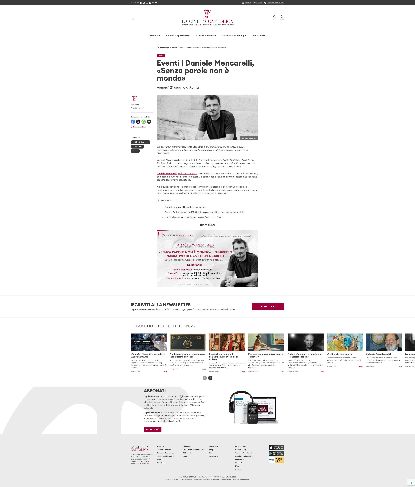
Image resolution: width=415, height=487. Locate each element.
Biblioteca (213, 446)
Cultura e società (206, 35)
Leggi (165, 371)
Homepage (164, 47)
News (174, 47)
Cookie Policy (240, 450)
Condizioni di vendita (244, 456)
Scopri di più (152, 429)
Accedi (238, 469)
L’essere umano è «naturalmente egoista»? (265, 355)
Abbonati (187, 453)
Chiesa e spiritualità (178, 35)
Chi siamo (187, 446)
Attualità (154, 35)
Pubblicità (239, 459)
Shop (211, 450)
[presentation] (205, 378)
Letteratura (137, 146)
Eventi (159, 459)
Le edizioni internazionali (193, 450)
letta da (148, 355)
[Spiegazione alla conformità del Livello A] (276, 460)
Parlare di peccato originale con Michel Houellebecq (304, 355)
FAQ (237, 466)
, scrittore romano (176, 173)
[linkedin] (150, 3)
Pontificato (259, 35)
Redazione (135, 104)
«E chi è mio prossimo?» (339, 354)
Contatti (239, 463)
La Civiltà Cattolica (140, 142)
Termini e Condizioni (243, 453)
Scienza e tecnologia (234, 35)
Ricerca (212, 453)
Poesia (135, 151)
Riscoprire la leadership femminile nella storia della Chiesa (223, 357)
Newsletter (213, 456)
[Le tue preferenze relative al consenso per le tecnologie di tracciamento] (411, 483)
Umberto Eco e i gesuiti (378, 354)
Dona (185, 456)
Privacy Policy (241, 446)
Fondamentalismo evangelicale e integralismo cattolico (187, 355)
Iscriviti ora (268, 306)
